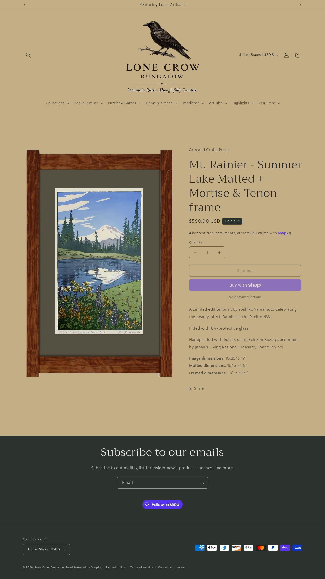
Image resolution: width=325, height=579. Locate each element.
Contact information (171, 567)
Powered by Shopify (87, 567)
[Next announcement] (300, 5)
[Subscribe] (202, 483)
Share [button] (199, 389)
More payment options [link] (245, 297)
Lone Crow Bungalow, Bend (54, 567)
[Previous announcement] (24, 5)
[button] (28, 55)
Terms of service (141, 567)
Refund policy (115, 567)
